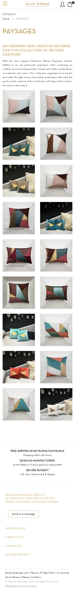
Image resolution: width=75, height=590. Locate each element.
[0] (70, 4)
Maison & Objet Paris (43, 573)
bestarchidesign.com (16, 573)
